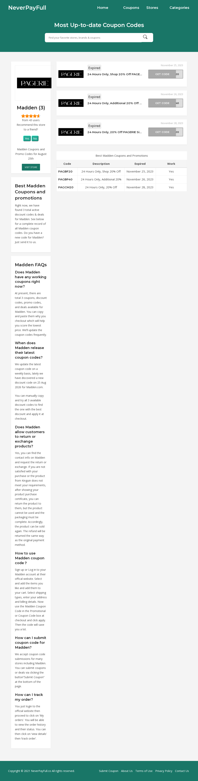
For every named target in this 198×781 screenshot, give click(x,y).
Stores (152, 8)
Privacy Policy (163, 771)
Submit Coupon (108, 771)
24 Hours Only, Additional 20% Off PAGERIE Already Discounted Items (139, 103)
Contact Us (182, 771)
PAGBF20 (65, 171)
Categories (179, 8)
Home (102, 8)
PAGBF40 (65, 179)
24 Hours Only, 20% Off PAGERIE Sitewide (118, 132)
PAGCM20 (65, 187)
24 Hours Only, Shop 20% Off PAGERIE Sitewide (123, 74)
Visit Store (31, 167)
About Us (127, 771)
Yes (27, 138)
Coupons (131, 8)
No (35, 138)
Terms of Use (144, 771)
